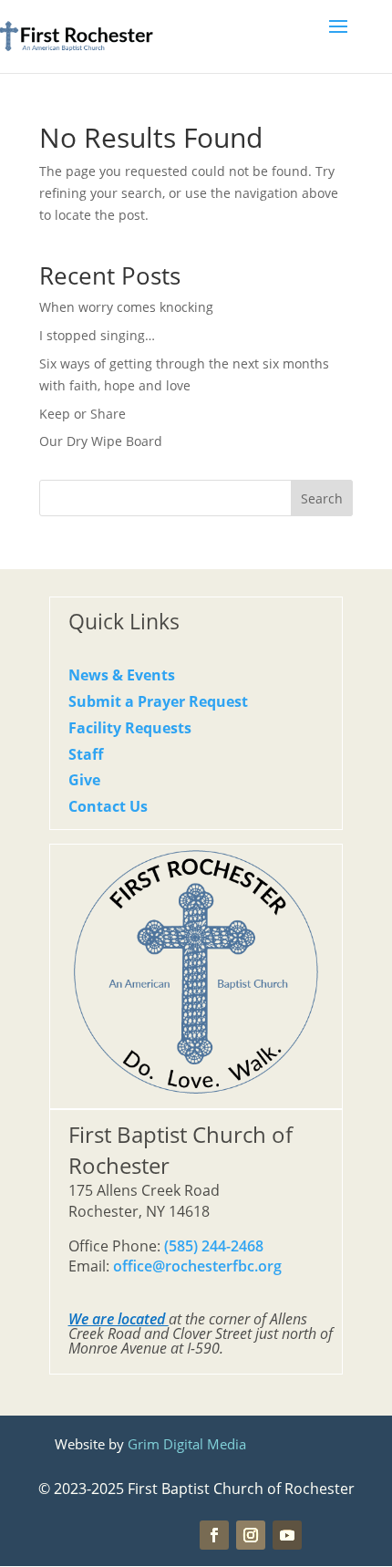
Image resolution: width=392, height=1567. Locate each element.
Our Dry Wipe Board (100, 441)
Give (84, 780)
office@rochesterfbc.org (197, 1266)
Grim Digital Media (187, 1444)
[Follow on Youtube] (287, 1535)
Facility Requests (129, 728)
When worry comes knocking (126, 307)
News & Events (121, 675)
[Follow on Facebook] (214, 1535)
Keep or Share (82, 413)
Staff (85, 754)
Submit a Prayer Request (158, 701)
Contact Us (108, 806)
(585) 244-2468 (213, 1246)
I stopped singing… (97, 335)
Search (322, 498)
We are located (116, 1319)
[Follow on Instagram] (250, 1535)
